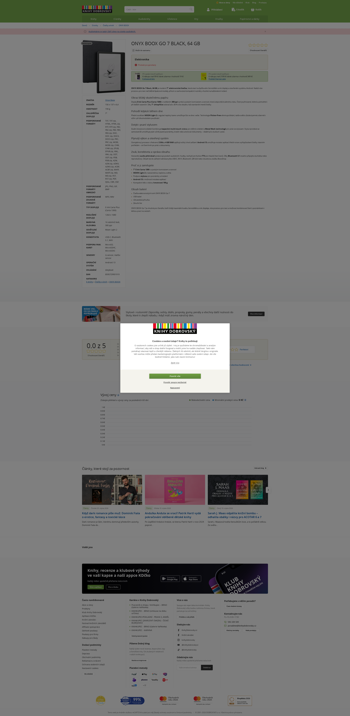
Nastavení (175, 388)
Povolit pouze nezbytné (175, 382)
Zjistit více (175, 363)
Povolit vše (175, 376)
